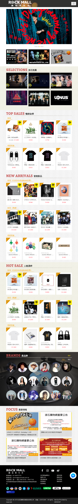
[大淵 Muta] (56, 381)
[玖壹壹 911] (67, 395)
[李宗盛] (33, 395)
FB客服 (73, 475)
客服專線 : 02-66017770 (13, 475)
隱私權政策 (43, 479)
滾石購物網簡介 (45, 475)
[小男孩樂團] (22, 395)
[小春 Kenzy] (45, 381)
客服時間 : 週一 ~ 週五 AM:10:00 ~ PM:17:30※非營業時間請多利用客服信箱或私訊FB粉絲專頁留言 (21, 481)
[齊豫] (45, 367)
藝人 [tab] (63, 359)
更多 (69, 355)
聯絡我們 (59, 481)
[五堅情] (11, 395)
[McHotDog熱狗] (11, 381)
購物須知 (59, 477)
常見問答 (59, 479)
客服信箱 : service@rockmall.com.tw (17, 477)
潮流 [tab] (69, 359)
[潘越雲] (56, 367)
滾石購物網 (20, 3)
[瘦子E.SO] (67, 381)
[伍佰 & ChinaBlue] (45, 395)
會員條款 (43, 481)
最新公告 (43, 477)
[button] (73, 3)
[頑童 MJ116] (33, 381)
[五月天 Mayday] (56, 395)
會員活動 (59, 475)
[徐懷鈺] (67, 367)
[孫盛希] (22, 381)
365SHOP (57, 502)
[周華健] (11, 367)
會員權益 (43, 483)
